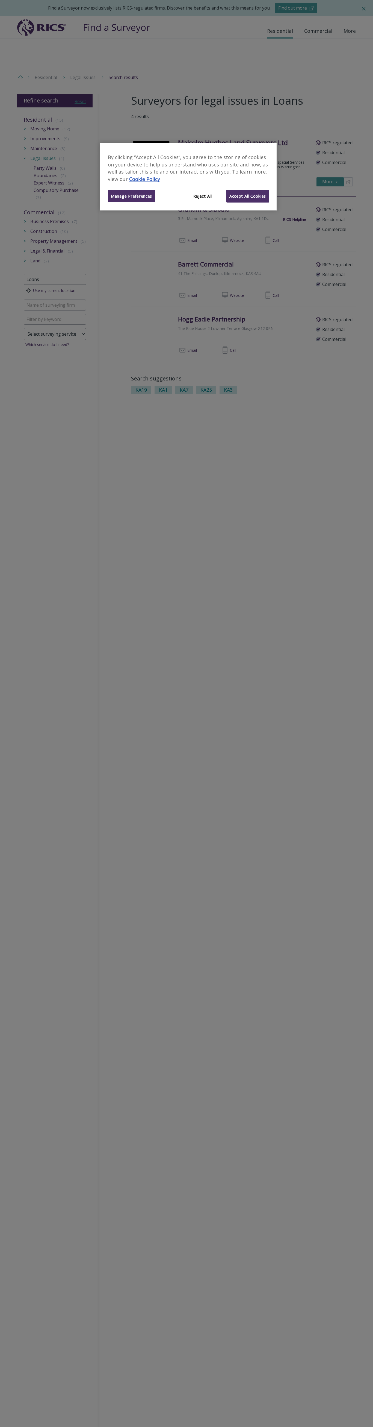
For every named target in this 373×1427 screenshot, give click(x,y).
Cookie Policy (144, 179)
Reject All (202, 196)
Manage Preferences (131, 196)
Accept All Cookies (247, 196)
